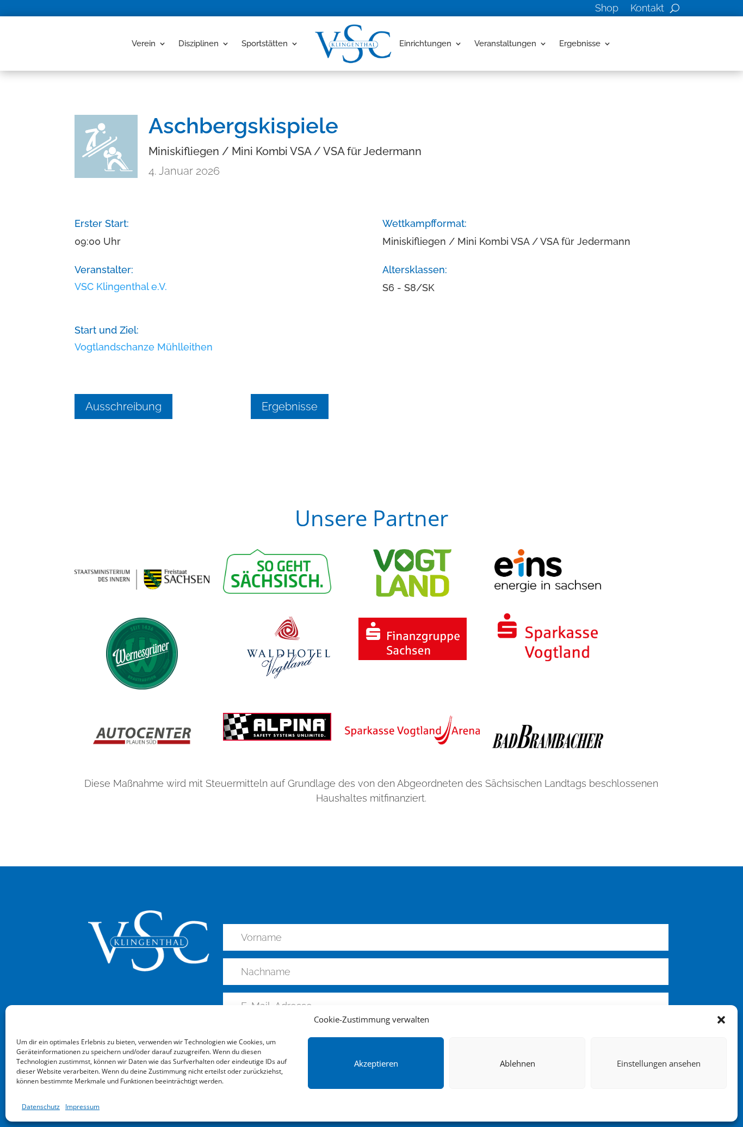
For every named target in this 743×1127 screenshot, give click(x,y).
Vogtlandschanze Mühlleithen (144, 347)
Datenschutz (41, 1106)
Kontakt (647, 9)
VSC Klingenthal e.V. (121, 286)
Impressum (82, 1106)
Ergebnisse (579, 43)
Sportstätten (265, 43)
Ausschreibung (123, 406)
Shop (606, 9)
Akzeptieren (376, 1063)
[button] (721, 1019)
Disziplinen (198, 43)
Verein (144, 43)
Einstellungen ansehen (659, 1063)
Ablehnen (517, 1063)
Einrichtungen (425, 43)
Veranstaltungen (505, 43)
